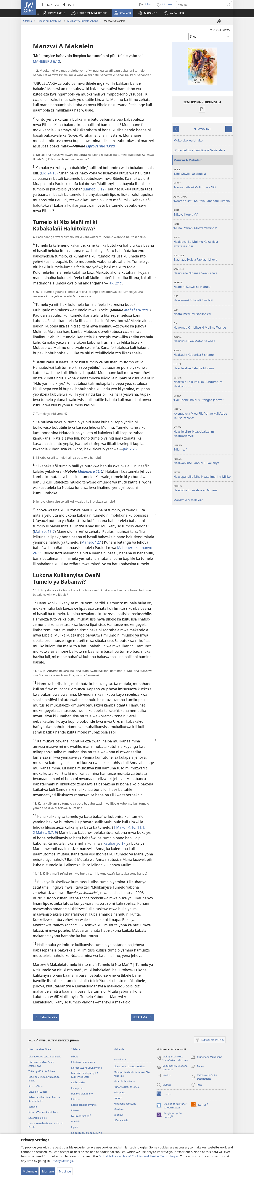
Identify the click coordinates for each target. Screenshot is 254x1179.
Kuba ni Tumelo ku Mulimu (43, 1112)
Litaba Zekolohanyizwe (84, 1104)
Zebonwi (118, 1114)
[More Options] (227, 21)
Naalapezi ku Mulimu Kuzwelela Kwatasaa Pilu (195, 242)
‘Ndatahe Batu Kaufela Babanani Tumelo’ (201, 199)
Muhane (48, 1171)
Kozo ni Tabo (35, 1086)
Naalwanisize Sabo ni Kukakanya (196, 461)
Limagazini (77, 1088)
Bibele (74, 1056)
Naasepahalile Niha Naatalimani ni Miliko (202, 475)
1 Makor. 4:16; (124, 827)
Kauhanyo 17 (114, 843)
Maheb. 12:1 (91, 542)
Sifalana (27, 21)
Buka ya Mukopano (82, 1093)
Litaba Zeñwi (78, 1082)
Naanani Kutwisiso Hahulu (191, 285)
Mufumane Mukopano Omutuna (172, 1068)
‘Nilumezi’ (180, 448)
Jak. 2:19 (115, 283)
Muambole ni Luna (124, 1081)
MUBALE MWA (220, 30)
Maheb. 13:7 (44, 531)
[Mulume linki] (219, 21)
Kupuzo (118, 1098)
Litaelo (75, 1110)
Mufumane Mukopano (206, 1057)
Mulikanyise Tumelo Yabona (82, 21)
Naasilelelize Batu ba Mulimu (193, 366)
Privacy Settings (62, 1161)
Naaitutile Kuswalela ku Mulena (195, 488)
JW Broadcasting (81, 1116)
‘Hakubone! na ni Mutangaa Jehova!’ (198, 398)
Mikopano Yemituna (125, 1103)
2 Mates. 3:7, (43, 832)
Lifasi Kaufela (121, 1120)
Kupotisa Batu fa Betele (126, 1087)
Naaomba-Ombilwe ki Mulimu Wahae (199, 326)
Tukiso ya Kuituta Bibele (41, 1071)
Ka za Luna (120, 1059)
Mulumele (30, 1171)
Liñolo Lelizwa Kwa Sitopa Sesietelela (199, 150)
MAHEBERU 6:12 (46, 61)
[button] (89, 13)
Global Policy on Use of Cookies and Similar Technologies (139, 1156)
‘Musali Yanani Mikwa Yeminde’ (195, 226)
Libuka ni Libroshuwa (49, 21)
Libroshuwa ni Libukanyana (86, 1067)
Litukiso (75, 1099)
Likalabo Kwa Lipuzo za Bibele (44, 1056)
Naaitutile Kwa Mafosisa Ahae (194, 339)
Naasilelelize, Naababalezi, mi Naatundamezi (194, 432)
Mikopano (119, 1092)
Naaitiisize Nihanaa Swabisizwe (195, 271)
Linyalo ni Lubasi (37, 1091)
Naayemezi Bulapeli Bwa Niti (193, 298)
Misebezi (118, 1109)
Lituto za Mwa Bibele (39, 1049)
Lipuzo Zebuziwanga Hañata (129, 1066)
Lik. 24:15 (49, 173)
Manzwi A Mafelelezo (188, 500)
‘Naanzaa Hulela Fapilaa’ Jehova (195, 258)
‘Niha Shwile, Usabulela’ (189, 172)
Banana (32, 1106)
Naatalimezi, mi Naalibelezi (192, 312)
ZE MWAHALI (202, 129)
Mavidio (75, 1121)
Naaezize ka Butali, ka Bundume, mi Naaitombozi (198, 382)
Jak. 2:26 (130, 448)
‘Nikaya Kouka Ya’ (185, 213)
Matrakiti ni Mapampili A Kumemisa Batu (84, 1074)
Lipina (74, 1127)
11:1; (140, 827)
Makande (119, 1049)
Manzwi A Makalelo (187, 160)
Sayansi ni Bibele (37, 1117)
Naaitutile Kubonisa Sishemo (193, 353)
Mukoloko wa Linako (188, 140)
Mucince (65, 1171)
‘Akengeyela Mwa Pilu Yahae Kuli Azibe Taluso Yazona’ (200, 414)
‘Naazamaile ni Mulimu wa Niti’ (194, 185)
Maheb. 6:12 (94, 189)
